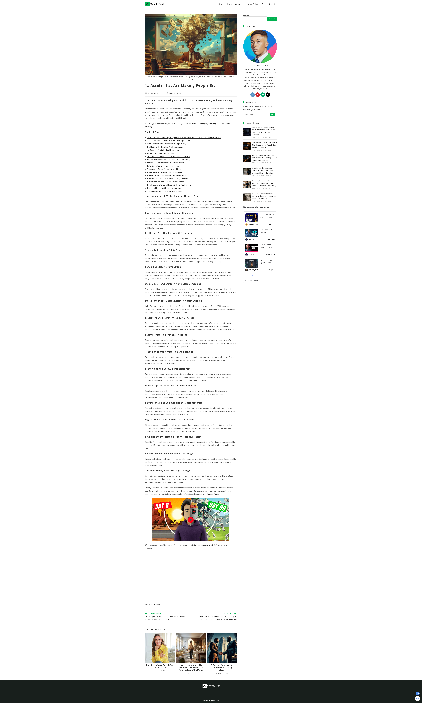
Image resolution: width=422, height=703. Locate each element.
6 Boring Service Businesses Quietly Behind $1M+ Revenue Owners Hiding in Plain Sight (263, 170)
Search (246, 15)
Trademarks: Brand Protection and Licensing (165, 169)
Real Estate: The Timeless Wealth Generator (165, 147)
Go (272, 115)
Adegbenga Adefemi (156, 93)
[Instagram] (252, 94)
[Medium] (262, 94)
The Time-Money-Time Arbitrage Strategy (164, 191)
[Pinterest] (257, 94)
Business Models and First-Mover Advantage (165, 188)
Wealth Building (154, 604)
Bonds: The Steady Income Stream (161, 153)
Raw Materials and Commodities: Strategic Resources (169, 178)
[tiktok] (268, 94)
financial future (213, 494)
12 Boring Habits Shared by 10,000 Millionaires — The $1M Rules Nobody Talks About (264, 196)
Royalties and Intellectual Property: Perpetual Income (169, 185)
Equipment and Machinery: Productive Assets (165, 163)
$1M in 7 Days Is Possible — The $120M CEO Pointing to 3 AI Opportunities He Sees (264, 157)
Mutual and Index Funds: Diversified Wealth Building (168, 159)
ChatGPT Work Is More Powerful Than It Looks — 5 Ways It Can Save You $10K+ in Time (264, 144)
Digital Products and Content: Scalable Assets (165, 182)
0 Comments (267, 137)
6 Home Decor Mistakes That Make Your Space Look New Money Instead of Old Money (190, 667)
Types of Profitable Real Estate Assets (165, 150)
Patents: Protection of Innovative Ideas (163, 166)
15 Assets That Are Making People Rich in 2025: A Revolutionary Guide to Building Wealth (184, 137)
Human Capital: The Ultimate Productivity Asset (166, 175)
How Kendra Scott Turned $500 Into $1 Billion (159, 666)
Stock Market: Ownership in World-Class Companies (168, 156)
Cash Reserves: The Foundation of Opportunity (166, 143)
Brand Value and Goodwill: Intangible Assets (165, 172)
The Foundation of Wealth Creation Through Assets (168, 140)
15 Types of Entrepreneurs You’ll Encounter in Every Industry (221, 667)
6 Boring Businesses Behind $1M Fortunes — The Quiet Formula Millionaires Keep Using (264, 183)
